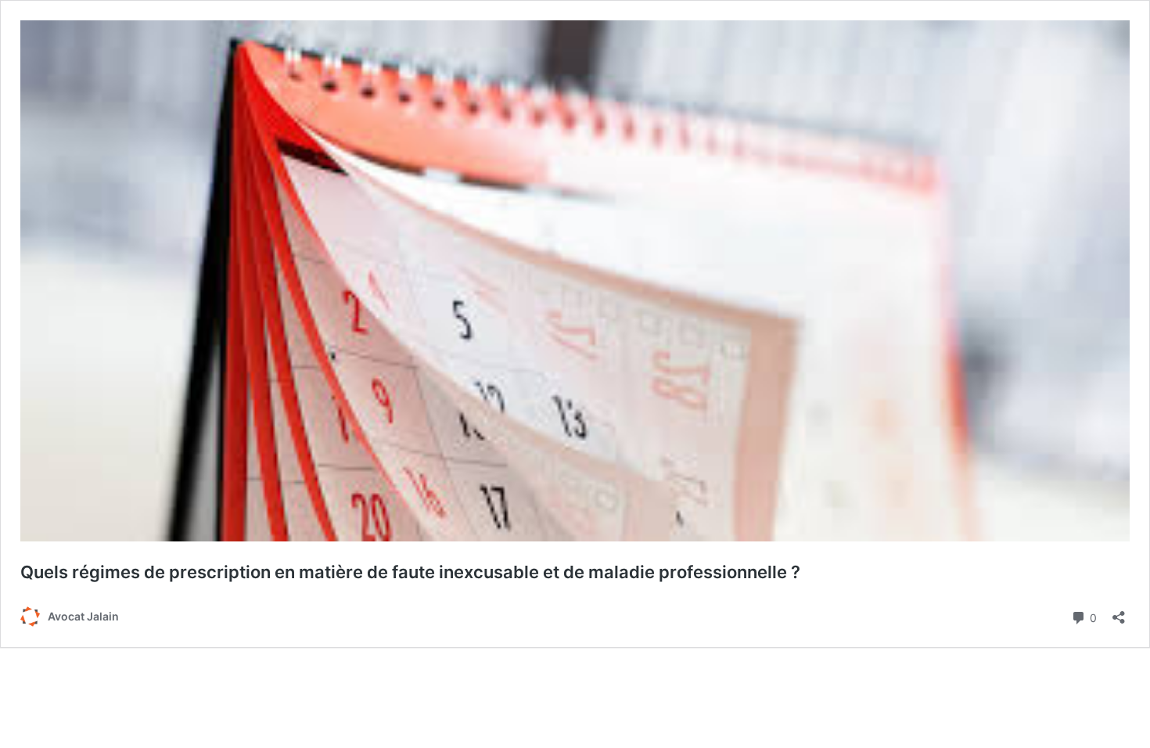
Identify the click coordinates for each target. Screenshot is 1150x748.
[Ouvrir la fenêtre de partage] (1119, 612)
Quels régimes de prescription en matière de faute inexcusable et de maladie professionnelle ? (410, 572)
